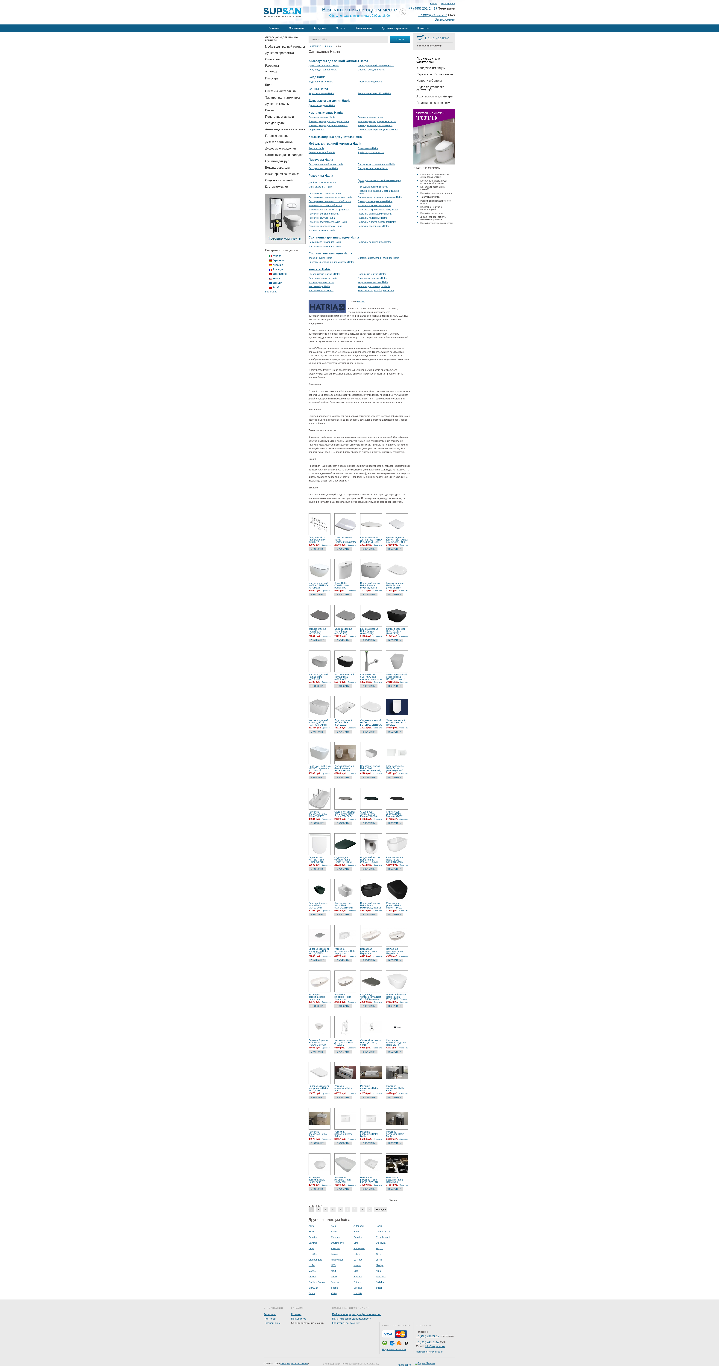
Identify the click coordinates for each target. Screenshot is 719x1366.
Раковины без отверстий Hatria (325, 205)
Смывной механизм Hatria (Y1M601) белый (370, 1042)
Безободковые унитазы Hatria (324, 274)
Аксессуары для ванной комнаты (281, 39)
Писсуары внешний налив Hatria (326, 164)
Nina (378, 1271)
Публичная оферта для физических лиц (356, 1314)
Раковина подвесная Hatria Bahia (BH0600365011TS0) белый (319, 1134)
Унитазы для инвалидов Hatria (325, 246)
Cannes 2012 (383, 1231)
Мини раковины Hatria (320, 186)
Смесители (272, 59)
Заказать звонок (445, 19)
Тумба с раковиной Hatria (322, 152)
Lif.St (333, 1265)
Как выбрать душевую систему (436, 223)
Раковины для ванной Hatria (324, 213)
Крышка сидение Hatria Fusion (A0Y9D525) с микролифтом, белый (395, 585)
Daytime (313, 1243)
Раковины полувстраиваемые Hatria (328, 222)
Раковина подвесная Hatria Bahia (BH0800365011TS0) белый (397, 1088)
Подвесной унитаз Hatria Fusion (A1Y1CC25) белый (396, 997)
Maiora (357, 1265)
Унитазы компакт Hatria (321, 290)
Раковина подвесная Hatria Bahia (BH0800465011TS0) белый (371, 1088)
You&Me (358, 1293)
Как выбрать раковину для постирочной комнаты (434, 182)
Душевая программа (279, 53)
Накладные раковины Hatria (373, 186)
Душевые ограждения (280, 148)
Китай (276, 287)
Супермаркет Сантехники (294, 1363)
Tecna (312, 1293)
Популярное (298, 1318)
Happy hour (337, 1259)
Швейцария (279, 273)
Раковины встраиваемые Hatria (374, 205)
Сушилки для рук (277, 161)
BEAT (311, 1231)
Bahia (379, 1226)
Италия (276, 255)
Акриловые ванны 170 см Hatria (374, 93)
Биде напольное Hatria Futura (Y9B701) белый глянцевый (395, 768)
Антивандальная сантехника (285, 129)
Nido (356, 1271)
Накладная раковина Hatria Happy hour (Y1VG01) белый (395, 1179)
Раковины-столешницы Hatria (373, 226)
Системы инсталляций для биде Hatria (378, 258)
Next (333, 1271)
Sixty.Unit (313, 1288)
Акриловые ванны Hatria (321, 93)
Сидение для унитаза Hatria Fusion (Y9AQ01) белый (317, 859)
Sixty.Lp (380, 1282)
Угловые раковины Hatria (322, 230)
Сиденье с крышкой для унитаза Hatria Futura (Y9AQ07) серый (344, 814)
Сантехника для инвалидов (284, 154)
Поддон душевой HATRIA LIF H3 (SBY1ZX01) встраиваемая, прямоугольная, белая (343, 722)
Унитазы (271, 72)
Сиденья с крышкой (279, 180)
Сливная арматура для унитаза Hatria (378, 129)
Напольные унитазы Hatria (372, 274)
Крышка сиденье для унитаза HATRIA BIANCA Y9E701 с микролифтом (397, 539)
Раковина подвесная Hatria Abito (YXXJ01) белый (318, 814)
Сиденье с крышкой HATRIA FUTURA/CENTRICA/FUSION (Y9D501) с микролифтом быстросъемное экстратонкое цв (371, 722)
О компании (296, 28)
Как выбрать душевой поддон (436, 193)
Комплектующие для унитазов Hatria (328, 125)
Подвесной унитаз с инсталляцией (431, 208)
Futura (357, 1254)
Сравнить (326, 545)
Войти (433, 3)
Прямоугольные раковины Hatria (375, 201)
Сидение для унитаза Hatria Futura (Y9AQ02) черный (394, 814)
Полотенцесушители (279, 116)
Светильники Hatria (368, 148)
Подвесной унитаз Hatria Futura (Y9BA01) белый (370, 859)
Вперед (380, 1209)
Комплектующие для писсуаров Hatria (329, 121)
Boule (357, 1231)
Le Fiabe (358, 1259)
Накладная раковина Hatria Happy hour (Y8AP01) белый (369, 951)
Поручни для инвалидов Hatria (325, 242)
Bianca (334, 1231)
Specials (358, 1288)
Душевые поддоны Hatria (322, 105)
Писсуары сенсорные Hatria (373, 168)
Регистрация (448, 3)
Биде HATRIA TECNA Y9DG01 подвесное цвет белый (319, 768)
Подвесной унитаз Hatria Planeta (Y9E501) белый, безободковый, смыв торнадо (371, 585)
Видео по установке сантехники (430, 88)
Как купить (319, 28)
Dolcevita (381, 1243)
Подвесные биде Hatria (370, 81)
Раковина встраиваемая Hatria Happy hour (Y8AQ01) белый (345, 951)
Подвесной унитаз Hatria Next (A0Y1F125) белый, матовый (370, 768)
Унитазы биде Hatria (319, 286)
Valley (334, 1293)
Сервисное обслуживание (434, 74)
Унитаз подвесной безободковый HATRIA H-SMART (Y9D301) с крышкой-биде (318, 722)
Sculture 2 (381, 1276)
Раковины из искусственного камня (435, 202)
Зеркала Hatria (316, 148)
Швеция (277, 282)
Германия (278, 260)
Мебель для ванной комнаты (285, 46)
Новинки (296, 1314)
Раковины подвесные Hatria (372, 218)
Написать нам (363, 28)
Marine (312, 1271)
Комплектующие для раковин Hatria (377, 121)
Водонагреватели (277, 167)
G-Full (379, 1254)
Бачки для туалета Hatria (322, 117)
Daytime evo (337, 1243)
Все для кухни (275, 123)
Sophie (334, 1288)
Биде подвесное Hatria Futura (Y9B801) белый (395, 859)
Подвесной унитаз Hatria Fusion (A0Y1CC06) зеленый (318, 905)
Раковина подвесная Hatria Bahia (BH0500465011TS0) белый (345, 1134)
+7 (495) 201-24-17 (422, 8)
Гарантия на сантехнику (433, 102)
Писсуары (272, 78)
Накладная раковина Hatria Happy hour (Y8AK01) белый (343, 997)
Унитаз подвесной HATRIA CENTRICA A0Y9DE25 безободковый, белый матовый (318, 585)
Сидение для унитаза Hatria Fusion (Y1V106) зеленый (343, 859)
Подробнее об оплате (394, 1349)
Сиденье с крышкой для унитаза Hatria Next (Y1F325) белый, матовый (319, 951)
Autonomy (359, 1226)
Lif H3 (379, 1259)
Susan (379, 1288)
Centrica (358, 1237)
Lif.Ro (312, 1265)
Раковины (272, 65)
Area (333, 1226)
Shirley (357, 1282)
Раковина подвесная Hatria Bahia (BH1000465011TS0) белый (345, 1088)
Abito (311, 1226)
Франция (277, 269)
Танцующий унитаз (430, 197)
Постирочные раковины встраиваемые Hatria (378, 192)
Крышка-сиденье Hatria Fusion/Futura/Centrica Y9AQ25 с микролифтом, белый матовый (345, 539)
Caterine (335, 1237)
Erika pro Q (359, 1248)
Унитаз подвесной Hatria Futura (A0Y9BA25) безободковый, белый (318, 677)
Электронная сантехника (282, 97)
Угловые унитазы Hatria (321, 282)
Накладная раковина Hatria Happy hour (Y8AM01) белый (395, 951)
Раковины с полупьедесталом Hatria (377, 222)
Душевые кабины (277, 103)
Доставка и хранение (395, 28)
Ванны (269, 110)
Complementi (383, 1237)
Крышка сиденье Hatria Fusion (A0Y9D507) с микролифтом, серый (343, 631)
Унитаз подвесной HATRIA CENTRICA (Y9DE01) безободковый (396, 722)
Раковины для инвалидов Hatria (375, 213)
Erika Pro (335, 1248)
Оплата (340, 28)
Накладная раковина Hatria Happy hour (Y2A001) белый (343, 1179)
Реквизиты (270, 1314)
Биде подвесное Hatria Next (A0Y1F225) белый (344, 905)
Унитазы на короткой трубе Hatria (376, 290)
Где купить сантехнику (346, 1322)
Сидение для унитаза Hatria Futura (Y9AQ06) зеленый (368, 814)
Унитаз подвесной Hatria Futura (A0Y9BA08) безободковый (344, 677)
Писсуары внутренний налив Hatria (376, 164)
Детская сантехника (279, 142)
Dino (356, 1243)
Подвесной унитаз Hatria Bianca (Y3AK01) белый (318, 1042)
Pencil (334, 1276)
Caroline (313, 1237)
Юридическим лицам (430, 68)
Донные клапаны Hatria (370, 117)
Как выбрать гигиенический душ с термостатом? (434, 175)
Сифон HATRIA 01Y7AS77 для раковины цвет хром (371, 677)
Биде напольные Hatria (321, 81)
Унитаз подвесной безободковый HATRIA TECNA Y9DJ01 (344, 768)
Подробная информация (429, 1351)
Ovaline (312, 1276)
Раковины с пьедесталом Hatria (325, 226)
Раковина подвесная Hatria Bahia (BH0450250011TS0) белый (397, 1134)
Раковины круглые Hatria (322, 218)
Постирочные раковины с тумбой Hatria (330, 201)
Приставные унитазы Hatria (372, 278)
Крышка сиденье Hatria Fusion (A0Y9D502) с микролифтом (369, 631)
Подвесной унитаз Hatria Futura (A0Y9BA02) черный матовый (371, 905)
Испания (277, 264)
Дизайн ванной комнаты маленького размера (433, 218)
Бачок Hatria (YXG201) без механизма (341, 585)
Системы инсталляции (281, 91)
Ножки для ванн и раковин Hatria (375, 125)
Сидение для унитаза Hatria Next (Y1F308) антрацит (370, 997)
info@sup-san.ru (435, 1346)
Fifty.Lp (379, 1248)
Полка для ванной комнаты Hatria (376, 65)
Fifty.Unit (313, 1254)
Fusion (334, 1254)
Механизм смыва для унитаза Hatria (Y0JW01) (344, 1042)
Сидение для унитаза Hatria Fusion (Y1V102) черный (394, 905)
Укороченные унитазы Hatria (373, 282)
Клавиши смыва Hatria (320, 258)
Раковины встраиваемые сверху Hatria (329, 209)
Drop (311, 1248)
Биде (268, 84)
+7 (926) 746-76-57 (432, 15)
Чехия (276, 278)
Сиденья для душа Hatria (371, 69)
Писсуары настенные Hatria (323, 168)
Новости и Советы (429, 80)
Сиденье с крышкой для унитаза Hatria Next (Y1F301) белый (319, 1088)
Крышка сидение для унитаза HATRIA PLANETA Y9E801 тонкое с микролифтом (371, 539)
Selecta (335, 1282)
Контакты (423, 28)
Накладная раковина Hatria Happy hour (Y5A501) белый (317, 1179)
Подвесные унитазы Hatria (323, 278)
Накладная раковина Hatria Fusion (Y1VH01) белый (369, 1179)
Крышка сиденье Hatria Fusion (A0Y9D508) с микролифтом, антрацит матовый (319, 631)
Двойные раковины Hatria (322, 182)
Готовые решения (277, 135)
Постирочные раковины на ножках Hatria (330, 197)
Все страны (271, 291)
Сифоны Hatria (316, 129)
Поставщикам (272, 1322)
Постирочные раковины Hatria (325, 193)
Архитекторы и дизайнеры (434, 96)
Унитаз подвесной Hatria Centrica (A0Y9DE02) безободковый (396, 631)
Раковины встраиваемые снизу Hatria (378, 209)
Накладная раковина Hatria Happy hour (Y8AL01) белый (317, 997)
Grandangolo (315, 1259)
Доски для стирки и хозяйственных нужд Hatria (379, 181)
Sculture (358, 1276)
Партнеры (270, 1318)
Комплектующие (276, 186)
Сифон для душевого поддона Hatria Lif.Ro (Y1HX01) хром (396, 1042)
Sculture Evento (317, 1282)
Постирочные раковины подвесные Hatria (380, 197)
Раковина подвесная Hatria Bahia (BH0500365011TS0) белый (371, 1134)
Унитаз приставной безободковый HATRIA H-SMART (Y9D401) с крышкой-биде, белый (396, 677)
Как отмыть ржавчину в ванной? (432, 188)
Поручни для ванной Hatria (323, 69)
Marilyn (379, 1265)
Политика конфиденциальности (351, 1318)
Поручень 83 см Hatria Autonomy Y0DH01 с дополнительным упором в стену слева (318, 539)
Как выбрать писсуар (431, 213)
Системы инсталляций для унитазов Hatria (331, 262)
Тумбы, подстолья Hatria (371, 152)
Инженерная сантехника (282, 174)
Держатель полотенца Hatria (324, 65)
